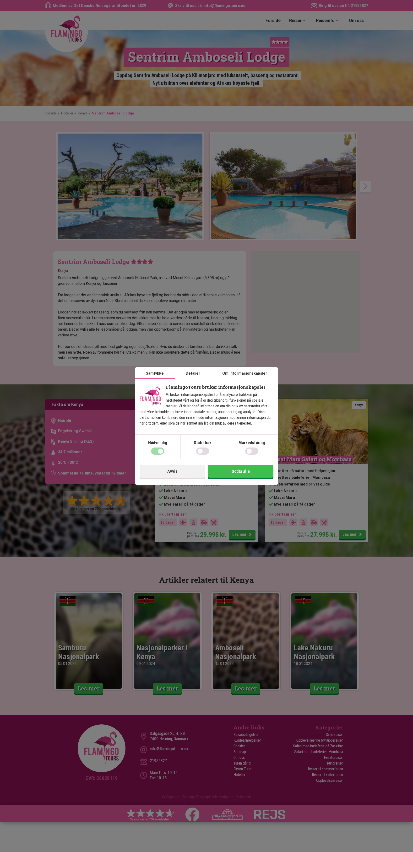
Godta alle (241, 471)
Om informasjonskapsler (244, 373)
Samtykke (155, 373)
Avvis (172, 471)
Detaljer (193, 373)
